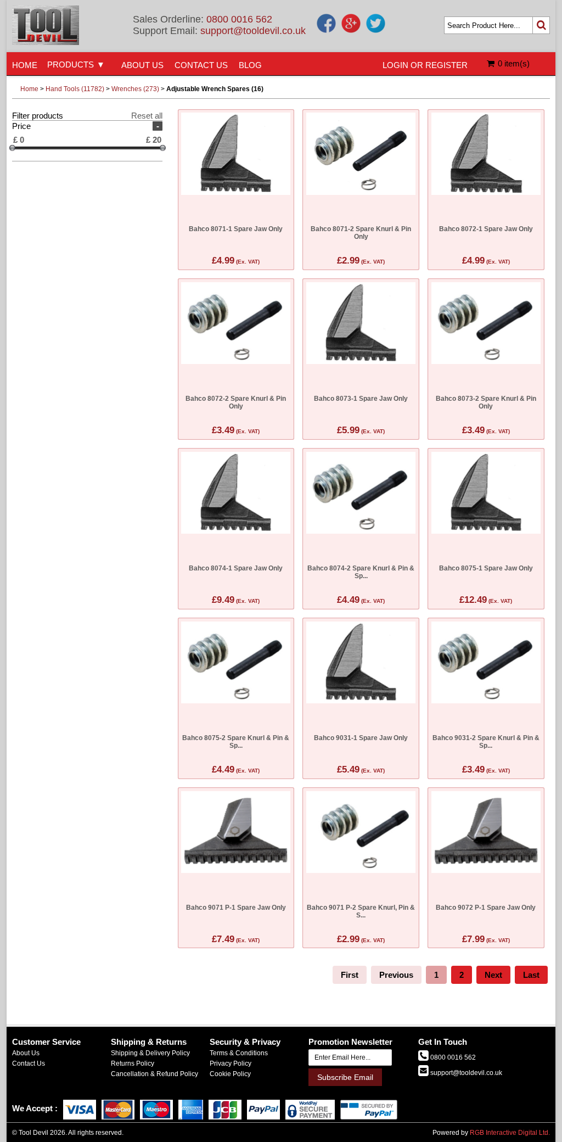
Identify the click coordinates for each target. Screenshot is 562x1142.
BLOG (250, 65)
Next (493, 974)
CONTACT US (201, 65)
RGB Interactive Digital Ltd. (510, 1133)
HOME (24, 65)
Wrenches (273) (135, 89)
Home (29, 89)
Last (531, 974)
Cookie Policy (230, 1074)
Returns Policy (132, 1063)
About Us (26, 1053)
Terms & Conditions (239, 1053)
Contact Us (28, 1063)
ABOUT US (142, 65)
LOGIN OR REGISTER (425, 65)
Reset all (146, 115)
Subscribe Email (345, 1077)
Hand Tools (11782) (75, 89)
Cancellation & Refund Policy (154, 1074)
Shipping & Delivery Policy (150, 1053)
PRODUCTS (70, 64)
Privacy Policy (230, 1063)
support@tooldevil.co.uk (253, 30)
